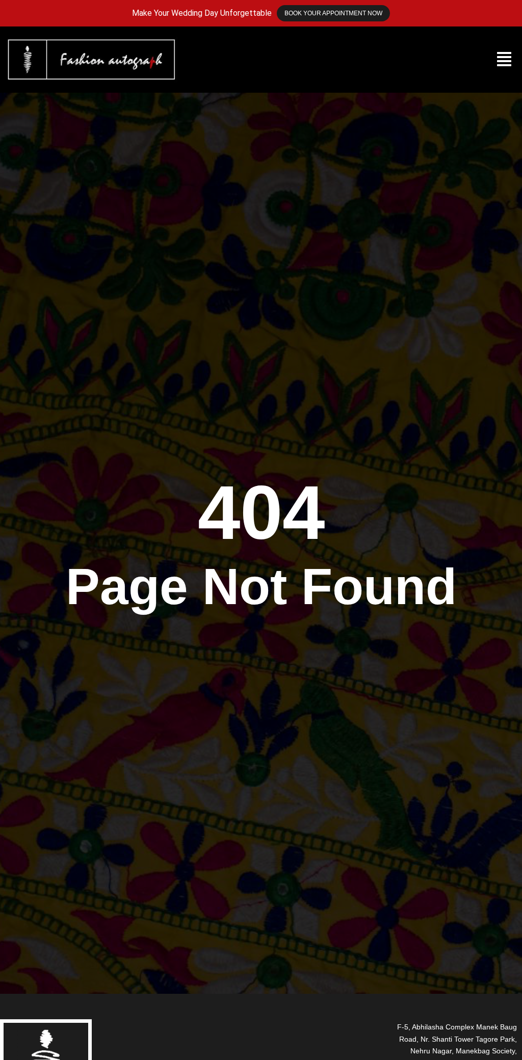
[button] (504, 59)
